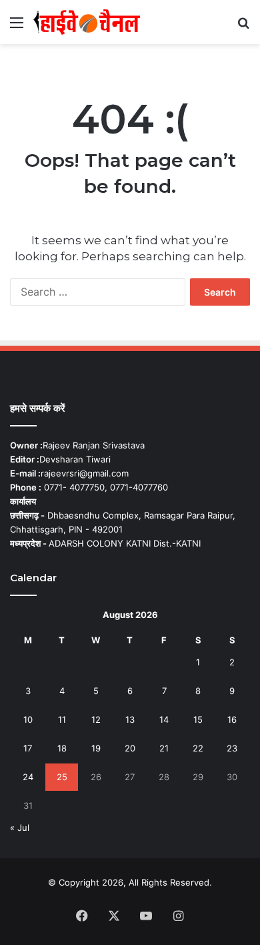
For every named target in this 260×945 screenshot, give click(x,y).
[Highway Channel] (86, 22)
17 (27, 748)
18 (62, 748)
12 (96, 719)
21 (164, 748)
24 (28, 776)
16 (232, 719)
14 (164, 719)
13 (130, 719)
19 (96, 748)
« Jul (19, 827)
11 (62, 719)
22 (198, 748)
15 (198, 719)
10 (28, 719)
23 (232, 748)
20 (130, 748)
